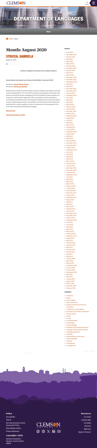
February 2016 (70, 233)
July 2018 (69, 177)
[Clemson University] (16, 5)
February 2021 (70, 127)
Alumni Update (70, 300)
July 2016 (69, 222)
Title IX (8, 420)
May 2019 (69, 156)
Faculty (68, 318)
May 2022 (69, 100)
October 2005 (70, 270)
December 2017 (71, 190)
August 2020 (70, 134)
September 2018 (71, 175)
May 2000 (69, 277)
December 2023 (71, 77)
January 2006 (70, 267)
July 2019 (69, 152)
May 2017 (69, 202)
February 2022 (70, 107)
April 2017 (69, 204)
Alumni (68, 298)
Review (26, 84)
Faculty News (70, 323)
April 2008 (69, 261)
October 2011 (70, 252)
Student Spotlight (71, 338)
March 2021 (70, 125)
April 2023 (69, 86)
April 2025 (69, 61)
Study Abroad (70, 343)
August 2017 (70, 199)
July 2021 (69, 120)
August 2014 (70, 238)
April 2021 (69, 122)
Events (68, 316)
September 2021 (71, 116)
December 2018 (71, 168)
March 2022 (70, 104)
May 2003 (69, 274)
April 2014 (69, 240)
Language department (73, 332)
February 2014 (70, 243)
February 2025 (70, 66)
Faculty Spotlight (71, 325)
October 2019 (70, 147)
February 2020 (70, 141)
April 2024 (69, 73)
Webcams (87, 429)
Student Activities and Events (75, 336)
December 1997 (71, 286)
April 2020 (69, 138)
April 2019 (69, 159)
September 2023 (71, 82)
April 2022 (69, 102)
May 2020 (69, 136)
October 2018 (70, 172)
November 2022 (71, 91)
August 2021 (70, 118)
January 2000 (70, 279)
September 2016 (71, 220)
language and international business (77, 327)
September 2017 (71, 197)
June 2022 (69, 97)
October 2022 (70, 93)
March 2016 (70, 231)
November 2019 (71, 145)
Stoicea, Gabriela (19, 56)
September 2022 (71, 95)
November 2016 (71, 215)
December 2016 (71, 213)
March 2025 (70, 63)
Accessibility (10, 417)
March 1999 (70, 283)
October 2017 (70, 195)
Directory (87, 426)
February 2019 (70, 163)
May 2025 (69, 59)
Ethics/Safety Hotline (13, 428)
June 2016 (69, 224)
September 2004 (71, 272)
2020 (11, 39)
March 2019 (70, 161)
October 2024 (70, 70)
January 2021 (70, 129)
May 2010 (69, 256)
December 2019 (71, 143)
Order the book (10, 111)
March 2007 (70, 263)
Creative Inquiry (71, 314)
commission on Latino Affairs (75, 309)
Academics (69, 295)
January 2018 (70, 188)
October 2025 (70, 57)
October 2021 (70, 113)
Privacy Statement (12, 431)
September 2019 (71, 150)
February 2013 (70, 245)
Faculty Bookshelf (71, 320)
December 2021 (71, 111)
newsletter (69, 334)
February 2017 (70, 209)
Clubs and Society (71, 302)
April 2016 (69, 229)
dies (22, 84)
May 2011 (69, 254)
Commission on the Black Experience (77, 311)
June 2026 (69, 52)
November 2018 (71, 170)
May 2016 (69, 227)
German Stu (17, 84)
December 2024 (71, 68)
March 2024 (70, 75)
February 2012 (70, 249)
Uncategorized (70, 345)
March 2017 (70, 206)
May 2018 (69, 179)
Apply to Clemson (84, 432)
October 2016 (70, 218)
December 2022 (71, 88)
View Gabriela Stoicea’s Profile (15, 115)
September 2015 (71, 236)
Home (48, 31)
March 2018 (70, 184)
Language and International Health (77, 329)
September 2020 (71, 131)
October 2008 (70, 258)
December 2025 (71, 54)
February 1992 (70, 288)
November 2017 (71, 193)
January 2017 (70, 211)
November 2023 (71, 79)
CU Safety (87, 423)
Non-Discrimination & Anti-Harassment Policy (15, 424)
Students (69, 341)
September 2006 (71, 265)
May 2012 (69, 247)
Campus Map (86, 420)
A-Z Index (87, 417)
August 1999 (70, 281)
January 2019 (70, 165)
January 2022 (70, 109)
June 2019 (69, 154)
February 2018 (70, 186)
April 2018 (69, 181)
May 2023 (69, 84)
